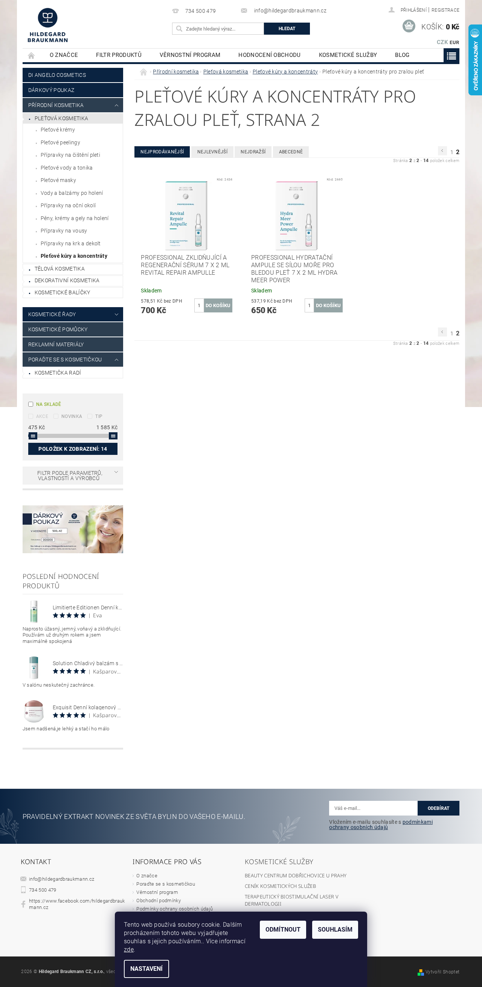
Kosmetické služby (348, 55)
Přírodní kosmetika (56, 105)
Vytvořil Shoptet (442, 972)
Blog (402, 55)
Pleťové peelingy (60, 142)
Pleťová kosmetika (61, 118)
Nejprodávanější (162, 152)
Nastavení (146, 968)
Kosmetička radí (58, 373)
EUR (454, 42)
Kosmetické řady (52, 314)
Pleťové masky (58, 180)
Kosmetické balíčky (62, 292)
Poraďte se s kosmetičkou (165, 884)
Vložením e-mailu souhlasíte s (381, 824)
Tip (98, 416)
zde (129, 949)
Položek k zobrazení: (72, 449)
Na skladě (48, 404)
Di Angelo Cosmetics (57, 75)
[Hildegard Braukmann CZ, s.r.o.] (47, 25)
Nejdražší (253, 152)
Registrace (445, 10)
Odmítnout (282, 929)
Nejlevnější (212, 152)
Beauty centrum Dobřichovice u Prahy (295, 875)
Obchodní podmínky (158, 900)
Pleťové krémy (58, 130)
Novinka (71, 416)
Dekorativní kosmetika (67, 280)
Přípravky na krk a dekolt (71, 243)
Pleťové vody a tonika (67, 168)
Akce (42, 416)
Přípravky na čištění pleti (70, 155)
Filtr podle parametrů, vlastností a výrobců (69, 475)
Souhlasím (335, 929)
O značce (64, 55)
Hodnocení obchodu (269, 55)
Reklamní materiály (56, 344)
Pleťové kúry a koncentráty (74, 256)
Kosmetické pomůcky (58, 329)
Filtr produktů (118, 55)
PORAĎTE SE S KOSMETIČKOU (65, 360)
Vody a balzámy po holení (72, 193)
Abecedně (291, 152)
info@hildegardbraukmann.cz (61, 879)
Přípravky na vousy (64, 231)
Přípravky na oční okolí (68, 205)
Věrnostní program (190, 55)
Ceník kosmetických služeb (280, 886)
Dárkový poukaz (51, 90)
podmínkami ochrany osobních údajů (381, 824)
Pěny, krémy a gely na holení (75, 218)
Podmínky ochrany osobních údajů (174, 909)
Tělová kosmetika (60, 269)
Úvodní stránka (32, 55)
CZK (442, 42)
